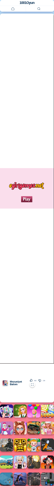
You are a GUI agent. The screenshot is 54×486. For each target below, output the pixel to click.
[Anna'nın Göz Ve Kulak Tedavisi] (20, 428)
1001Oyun (27, 3)
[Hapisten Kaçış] (47, 445)
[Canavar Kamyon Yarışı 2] (33, 428)
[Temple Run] (20, 445)
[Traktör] (6, 462)
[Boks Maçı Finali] (20, 479)
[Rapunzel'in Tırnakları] (20, 462)
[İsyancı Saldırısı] (33, 479)
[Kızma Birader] (47, 411)
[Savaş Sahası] (6, 445)
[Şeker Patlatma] (33, 411)
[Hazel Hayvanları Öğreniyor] (33, 445)
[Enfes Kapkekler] (47, 428)
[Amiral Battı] (6, 479)
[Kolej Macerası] (20, 411)
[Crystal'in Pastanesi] (6, 428)
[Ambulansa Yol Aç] (47, 479)
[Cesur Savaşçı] (33, 462)
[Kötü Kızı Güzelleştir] (47, 462)
